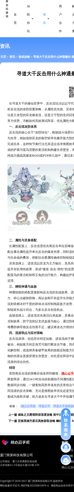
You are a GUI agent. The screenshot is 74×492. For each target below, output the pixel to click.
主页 (3, 57)
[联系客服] (66, 447)
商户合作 (60, 18)
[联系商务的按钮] (66, 424)
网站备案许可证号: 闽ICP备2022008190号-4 (24, 485)
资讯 (44, 18)
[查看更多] (66, 460)
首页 (15, 18)
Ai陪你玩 (28, 18)
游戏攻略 (24, 57)
